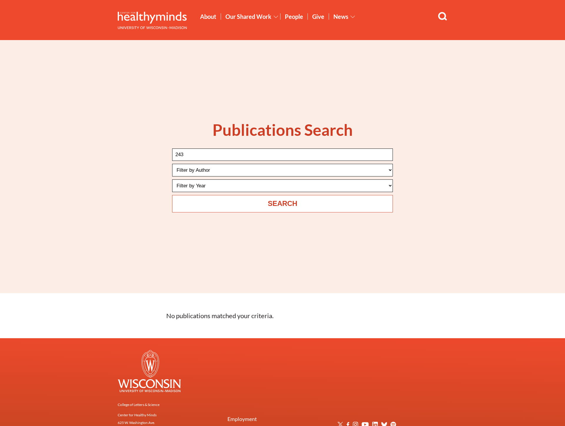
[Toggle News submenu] (353, 17)
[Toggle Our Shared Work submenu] (276, 17)
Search (282, 203)
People (294, 16)
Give (318, 16)
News (340, 16)
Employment (242, 419)
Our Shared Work (248, 16)
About (208, 16)
